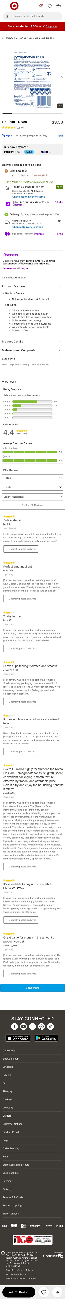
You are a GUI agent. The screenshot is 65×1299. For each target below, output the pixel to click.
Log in (24, 268)
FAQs (5, 1156)
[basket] (58, 6)
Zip (4, 1083)
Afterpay (7, 1091)
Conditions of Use (14, 1270)
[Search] (6, 16)
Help (5, 1140)
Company (8, 1107)
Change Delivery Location (27, 227)
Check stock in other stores (28, 196)
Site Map (33, 1278)
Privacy (30, 1270)
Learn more (9, 268)
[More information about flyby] (45, 135)
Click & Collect (11, 1172)
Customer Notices (12, 1123)
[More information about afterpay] (18, 152)
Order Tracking (11, 1148)
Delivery (7, 1189)
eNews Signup (11, 1058)
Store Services (11, 1213)
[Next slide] (62, 77)
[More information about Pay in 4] (36, 152)
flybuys (7, 1074)
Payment (7, 1181)
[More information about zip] (50, 152)
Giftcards (8, 1066)
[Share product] (57, 1292)
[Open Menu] (6, 6)
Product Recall (11, 1132)
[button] (18, 1292)
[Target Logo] (14, 6)
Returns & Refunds (13, 1197)
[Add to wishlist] (43, 1292)
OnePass (7, 1099)
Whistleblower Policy (16, 1274)
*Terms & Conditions (15, 1278)
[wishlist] (50, 6)
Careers (7, 1115)
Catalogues (9, 1050)
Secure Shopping (12, 1205)
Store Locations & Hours (16, 1164)
